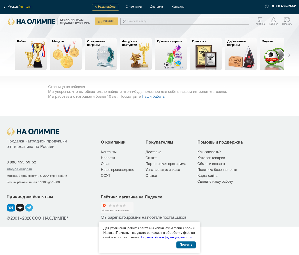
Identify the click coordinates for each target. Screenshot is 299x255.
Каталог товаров (211, 158)
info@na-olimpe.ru (19, 169)
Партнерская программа (166, 164)
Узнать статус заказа (163, 170)
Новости (108, 158)
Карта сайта (207, 175)
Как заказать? (209, 152)
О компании (134, 7)
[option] (31, 54)
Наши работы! (154, 96)
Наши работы (107, 7)
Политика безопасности (217, 170)
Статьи (151, 175)
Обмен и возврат (211, 164)
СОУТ (105, 175)
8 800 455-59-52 (284, 6)
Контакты (178, 7)
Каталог (109, 21)
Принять (186, 244)
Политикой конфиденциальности (166, 237)
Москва (13, 7)
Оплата (152, 158)
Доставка (156, 7)
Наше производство (117, 170)
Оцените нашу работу (215, 181)
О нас (105, 164)
